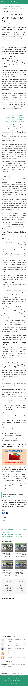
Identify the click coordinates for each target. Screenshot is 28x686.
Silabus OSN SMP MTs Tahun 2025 (17, 657)
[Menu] (2, 1)
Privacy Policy (14, 683)
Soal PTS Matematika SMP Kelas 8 (9, 536)
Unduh (8, 496)
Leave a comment (20, 538)
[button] (14, 457)
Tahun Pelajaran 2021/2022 (8, 538)
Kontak (12, 680)
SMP (17, 529)
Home (2, 6)
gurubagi (15, 23)
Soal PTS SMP (22, 536)
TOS (22, 680)
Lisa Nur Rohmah (7, 669)
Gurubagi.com (15, 678)
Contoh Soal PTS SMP (18, 531)
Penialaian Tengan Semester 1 (17, 532)
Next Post (19, 587)
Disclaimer (17, 680)
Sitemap (7, 680)
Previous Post (8, 587)
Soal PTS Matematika (19, 534)
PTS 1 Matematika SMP (7, 534)
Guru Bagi (14, 2)
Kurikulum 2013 (5, 532)
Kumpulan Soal (9, 6)
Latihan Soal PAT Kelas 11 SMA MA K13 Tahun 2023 (6, 555)
